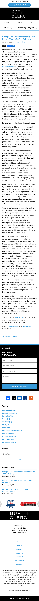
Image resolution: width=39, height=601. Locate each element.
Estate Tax (7, 416)
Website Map (19, 561)
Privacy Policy (19, 549)
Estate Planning (9, 413)
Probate (6, 428)
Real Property (8, 439)
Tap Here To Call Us (19, 5)
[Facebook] (8, 398)
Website (19, 546)
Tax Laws (7, 422)
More (32, 22)
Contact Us (19, 22)
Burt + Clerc (20, 317)
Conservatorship (14, 326)
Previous (6, 336)
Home (6, 22)
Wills (5, 425)
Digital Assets (8, 433)
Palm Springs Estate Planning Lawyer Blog (19, 14)
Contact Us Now (19, 386)
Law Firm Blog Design (19, 599)
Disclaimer (19, 553)
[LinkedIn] (19, 398)
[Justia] (25, 398)
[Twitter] (14, 398)
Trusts (6, 419)
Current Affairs (26, 326)
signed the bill (8, 66)
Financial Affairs (9, 436)
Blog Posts (19, 564)
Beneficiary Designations (12, 431)
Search (19, 459)
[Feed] (31, 398)
